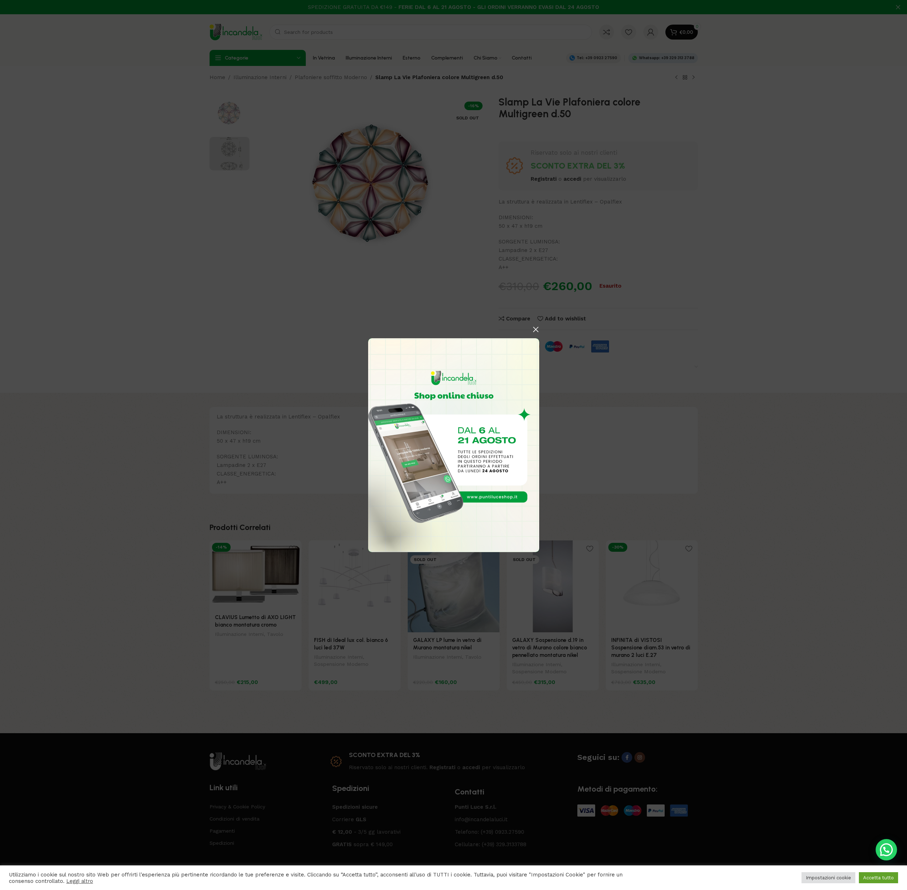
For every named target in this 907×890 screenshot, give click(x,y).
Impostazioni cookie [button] (828, 877)
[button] (886, 849)
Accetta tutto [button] (878, 877)
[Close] (536, 329)
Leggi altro (79, 881)
